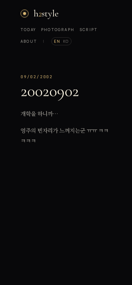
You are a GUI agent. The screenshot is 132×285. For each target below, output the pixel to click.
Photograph (57, 29)
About (29, 41)
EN (57, 41)
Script (89, 29)
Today (28, 29)
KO (66, 41)
